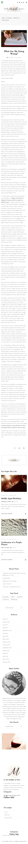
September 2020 (7, 630)
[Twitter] (19, 2)
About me (7, 814)
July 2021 (5, 624)
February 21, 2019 (6, 501)
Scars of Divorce (7, 583)
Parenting (16, 18)
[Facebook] (17, 2)
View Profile (14, 683)
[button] (2, 2)
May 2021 (5, 627)
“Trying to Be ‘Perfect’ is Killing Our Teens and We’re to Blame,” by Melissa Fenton (12, 200)
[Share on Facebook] (15, 448)
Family (13, 596)
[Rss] (23, 2)
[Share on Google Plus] (24, 448)
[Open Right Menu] (26, 2)
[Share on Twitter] (19, 448)
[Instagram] (21, 2)
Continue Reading (6, 513)
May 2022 (5, 619)
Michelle (10, 57)
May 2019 (5, 653)
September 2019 (7, 647)
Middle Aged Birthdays (11, 499)
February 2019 (6, 662)
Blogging (9, 18)
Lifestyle (4, 495)
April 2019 (5, 656)
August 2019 (6, 650)
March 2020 (6, 639)
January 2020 (6, 644)
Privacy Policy (8, 817)
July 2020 (5, 633)
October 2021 (6, 622)
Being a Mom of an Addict (9, 581)
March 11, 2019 (5, 547)
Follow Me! (9, 797)
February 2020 (6, 642)
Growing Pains (6, 578)
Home (3, 18)
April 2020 (5, 636)
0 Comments (17, 57)
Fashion (19, 596)
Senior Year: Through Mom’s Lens (11, 586)
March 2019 (6, 659)
